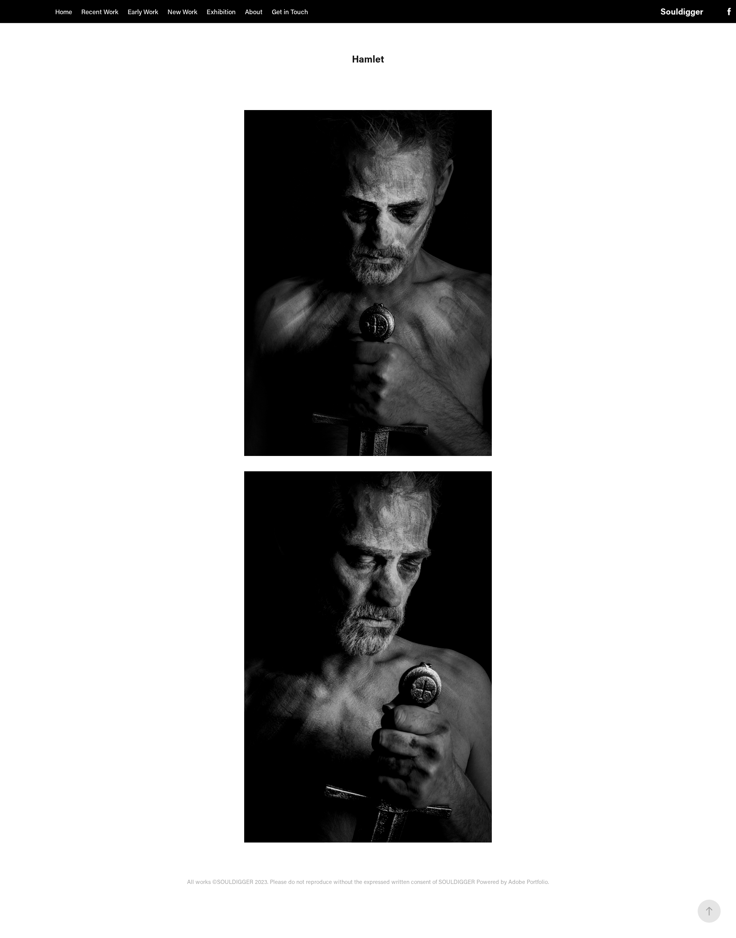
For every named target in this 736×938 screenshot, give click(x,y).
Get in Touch (290, 11)
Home (63, 11)
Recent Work (99, 11)
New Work (182, 11)
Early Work (143, 11)
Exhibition (221, 11)
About (254, 11)
